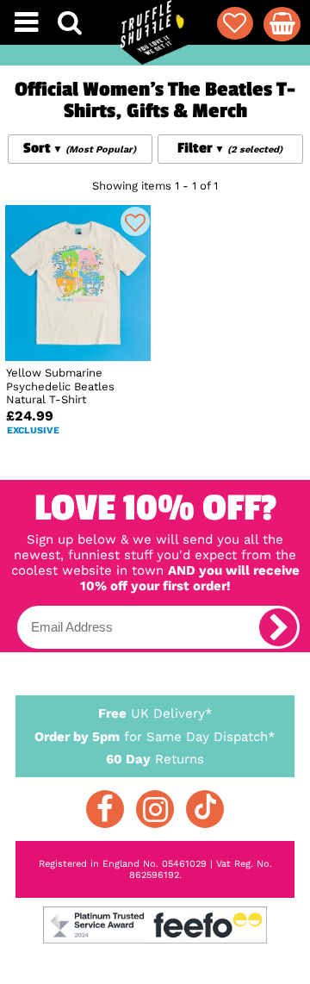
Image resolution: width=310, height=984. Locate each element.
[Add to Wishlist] (135, 221)
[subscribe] (278, 627)
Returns (155, 759)
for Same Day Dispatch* (155, 736)
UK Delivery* (155, 713)
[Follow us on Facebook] (105, 809)
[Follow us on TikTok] (205, 809)
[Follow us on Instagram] (155, 809)
